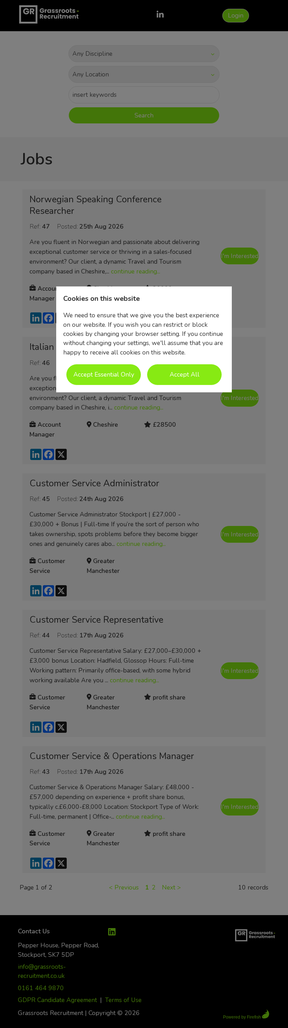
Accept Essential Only (103, 374)
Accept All (184, 374)
